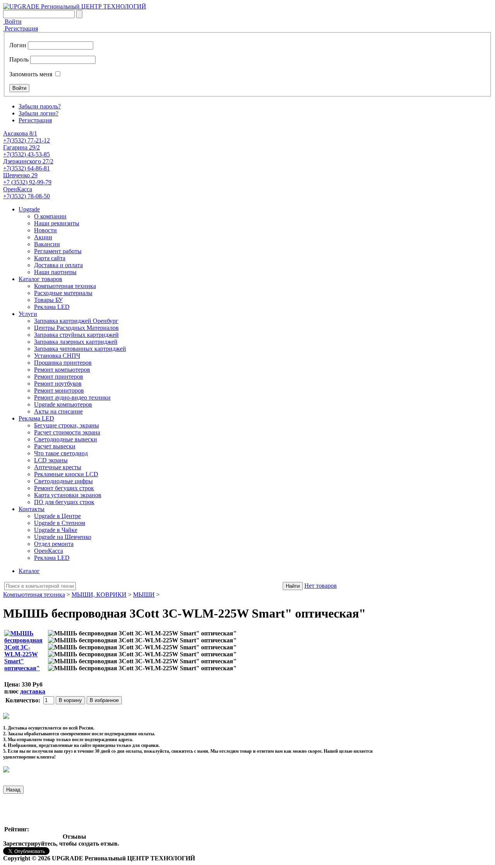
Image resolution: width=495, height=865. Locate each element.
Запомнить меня (30, 74)
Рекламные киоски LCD (66, 474)
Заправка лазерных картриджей (76, 341)
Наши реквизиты (56, 223)
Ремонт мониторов (59, 390)
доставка (32, 691)
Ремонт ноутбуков (58, 383)
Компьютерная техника (65, 286)
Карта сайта (49, 258)
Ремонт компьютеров (62, 369)
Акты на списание (58, 411)
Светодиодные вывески (65, 439)
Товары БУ (48, 300)
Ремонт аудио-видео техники (72, 397)
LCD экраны (51, 460)
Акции (43, 237)
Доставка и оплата (58, 265)
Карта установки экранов (67, 495)
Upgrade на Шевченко (62, 537)
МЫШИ (144, 594)
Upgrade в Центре (57, 516)
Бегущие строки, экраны (66, 425)
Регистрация (20, 28)
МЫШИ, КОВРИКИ (99, 594)
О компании (50, 216)
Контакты (31, 509)
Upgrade (29, 209)
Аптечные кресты (57, 467)
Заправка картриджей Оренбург (76, 321)
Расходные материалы (63, 293)
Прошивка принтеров (63, 362)
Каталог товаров (40, 279)
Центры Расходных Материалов (76, 327)
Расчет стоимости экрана (67, 432)
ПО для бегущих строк (64, 502)
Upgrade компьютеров (63, 404)
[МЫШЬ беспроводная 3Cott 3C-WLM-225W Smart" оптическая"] (142, 633)
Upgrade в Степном (59, 523)
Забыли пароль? (40, 106)
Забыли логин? (38, 113)
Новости (45, 230)
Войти (12, 21)
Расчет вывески (54, 446)
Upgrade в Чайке (55, 530)
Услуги (28, 314)
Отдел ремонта (53, 544)
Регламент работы (58, 251)
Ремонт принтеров (58, 376)
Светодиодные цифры (63, 481)
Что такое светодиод (61, 453)
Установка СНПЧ (57, 355)
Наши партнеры (55, 272)
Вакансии (47, 244)
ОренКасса (48, 550)
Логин (17, 45)
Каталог (29, 571)
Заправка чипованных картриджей (80, 348)
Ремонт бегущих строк (64, 488)
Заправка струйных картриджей (76, 334)
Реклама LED (52, 307)
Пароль (19, 59)
